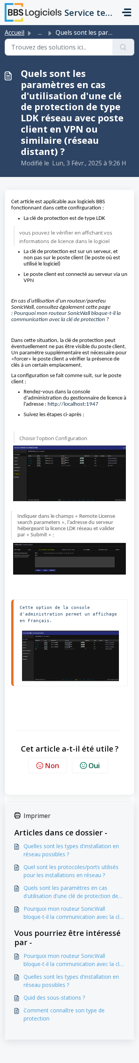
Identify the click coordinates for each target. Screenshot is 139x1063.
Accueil (14, 32)
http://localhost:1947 (72, 404)
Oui (94, 765)
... (40, 32)
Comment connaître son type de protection (64, 1014)
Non (52, 765)
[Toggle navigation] (126, 12)
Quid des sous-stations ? (54, 997)
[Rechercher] (123, 47)
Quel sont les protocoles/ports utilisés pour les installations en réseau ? (71, 871)
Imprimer (37, 815)
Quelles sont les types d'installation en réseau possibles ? (71, 850)
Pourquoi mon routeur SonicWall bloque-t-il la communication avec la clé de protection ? (73, 913)
